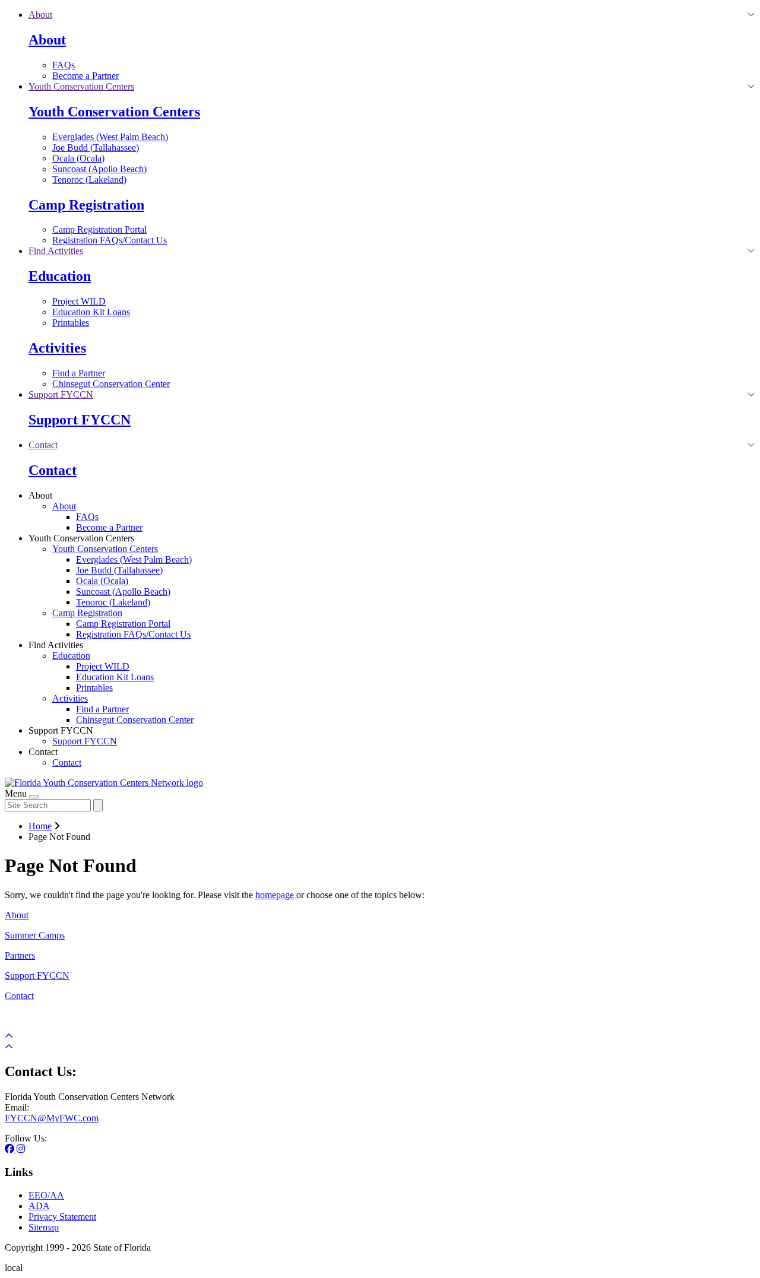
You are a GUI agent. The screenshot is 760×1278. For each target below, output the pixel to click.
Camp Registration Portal (99, 229)
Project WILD (79, 301)
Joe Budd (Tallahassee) (95, 147)
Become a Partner (85, 76)
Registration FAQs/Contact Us (109, 240)
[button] (40, 14)
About (47, 39)
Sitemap (43, 1227)
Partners (20, 955)
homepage (274, 895)
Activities (57, 348)
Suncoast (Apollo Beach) (99, 169)
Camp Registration (86, 205)
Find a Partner (78, 373)
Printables (70, 323)
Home (40, 826)
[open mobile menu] (34, 796)
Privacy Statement (62, 1217)
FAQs (63, 65)
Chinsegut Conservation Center (111, 384)
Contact (52, 470)
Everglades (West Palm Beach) (110, 137)
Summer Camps (35, 935)
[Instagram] (21, 1149)
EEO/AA (46, 1195)
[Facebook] (11, 1149)
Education (59, 276)
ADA (39, 1206)
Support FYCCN (79, 419)
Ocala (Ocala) (78, 158)
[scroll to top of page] (9, 1047)
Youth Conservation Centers (114, 111)
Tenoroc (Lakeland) (89, 180)
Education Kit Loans (91, 312)
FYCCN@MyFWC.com (52, 1118)
